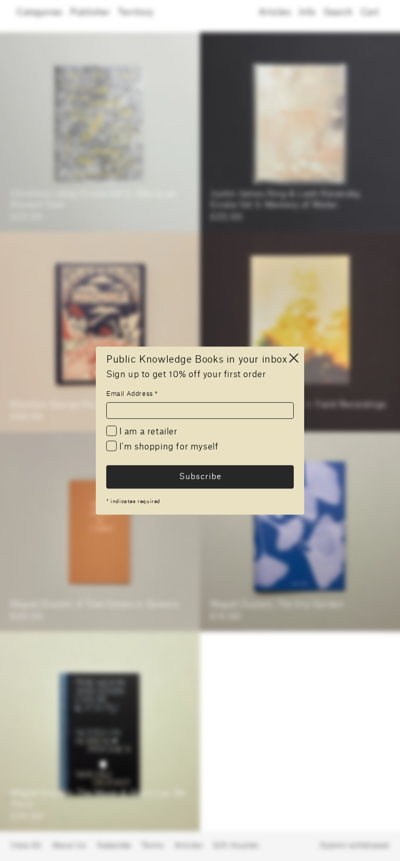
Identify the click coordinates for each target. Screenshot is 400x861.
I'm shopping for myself (167, 447)
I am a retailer (147, 432)
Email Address (132, 394)
